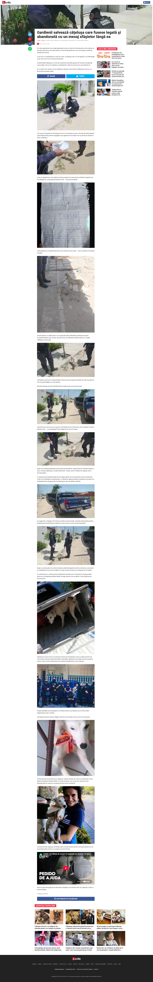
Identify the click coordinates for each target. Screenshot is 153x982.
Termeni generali (59, 969)
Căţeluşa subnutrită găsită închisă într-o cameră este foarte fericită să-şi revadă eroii (80, 927)
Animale (34, 964)
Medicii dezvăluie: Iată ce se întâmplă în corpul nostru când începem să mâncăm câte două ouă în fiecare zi (118, 83)
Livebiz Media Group (63, 976)
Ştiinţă (87, 964)
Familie (40, 964)
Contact (96, 969)
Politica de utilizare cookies (84, 969)
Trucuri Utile (63, 964)
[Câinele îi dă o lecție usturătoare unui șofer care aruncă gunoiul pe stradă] (80, 938)
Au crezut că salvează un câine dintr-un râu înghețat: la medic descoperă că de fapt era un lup (118, 64)
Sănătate (55, 964)
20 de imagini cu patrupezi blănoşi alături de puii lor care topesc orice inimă (109, 927)
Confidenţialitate (70, 969)
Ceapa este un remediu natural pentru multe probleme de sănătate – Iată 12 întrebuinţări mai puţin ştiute (117, 92)
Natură (75, 964)
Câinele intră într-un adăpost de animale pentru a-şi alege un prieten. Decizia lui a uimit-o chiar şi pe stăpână (49, 927)
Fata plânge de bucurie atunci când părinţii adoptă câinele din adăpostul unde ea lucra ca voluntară (48, 949)
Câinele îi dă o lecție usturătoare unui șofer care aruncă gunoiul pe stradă (79, 949)
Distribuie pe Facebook (66, 899)
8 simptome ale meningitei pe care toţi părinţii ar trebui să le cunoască (118, 55)
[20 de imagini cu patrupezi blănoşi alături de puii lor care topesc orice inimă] (111, 917)
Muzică (70, 964)
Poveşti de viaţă (47, 964)
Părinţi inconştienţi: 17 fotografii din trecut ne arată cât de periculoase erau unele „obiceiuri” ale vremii (118, 73)
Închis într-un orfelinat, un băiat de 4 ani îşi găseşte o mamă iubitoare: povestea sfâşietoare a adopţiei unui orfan (110, 949)
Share (52, 76)
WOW (119, 964)
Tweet (82, 76)
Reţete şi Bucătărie (100, 964)
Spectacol (81, 964)
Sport (92, 964)
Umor (115, 964)
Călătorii (109, 964)
